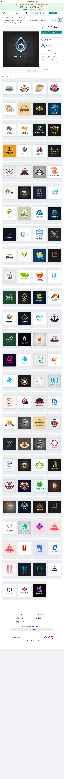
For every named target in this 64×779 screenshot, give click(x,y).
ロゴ (48, 40)
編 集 (43, 56)
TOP (42, 50)
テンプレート (19, 13)
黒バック (44, 59)
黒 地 (54, 56)
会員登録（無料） (57, 20)
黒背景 (51, 59)
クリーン (58, 59)
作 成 (47, 53)
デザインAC (36, 640)
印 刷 (49, 56)
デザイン (54, 53)
